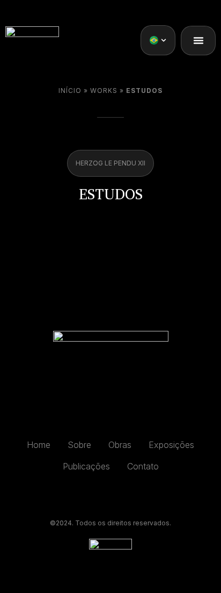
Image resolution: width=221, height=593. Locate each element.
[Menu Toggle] (198, 40)
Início (70, 90)
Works (103, 90)
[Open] (163, 40)
